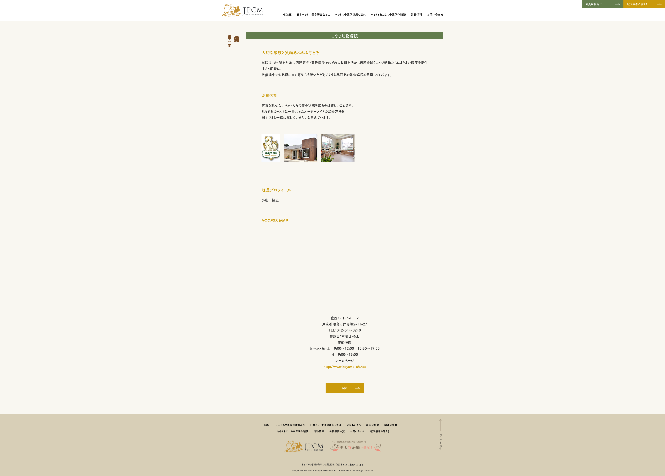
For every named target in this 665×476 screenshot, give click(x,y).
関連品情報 (390, 425)
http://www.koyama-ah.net (344, 366)
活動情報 (416, 14)
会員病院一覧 (337, 431)
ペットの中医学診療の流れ (350, 14)
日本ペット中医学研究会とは (313, 14)
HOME (287, 14)
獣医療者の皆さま (379, 431)
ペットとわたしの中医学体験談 (388, 14)
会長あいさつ (353, 425)
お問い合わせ (435, 14)
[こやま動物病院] (270, 147)
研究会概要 (372, 425)
